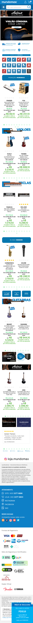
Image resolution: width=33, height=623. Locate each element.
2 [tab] (6, 125)
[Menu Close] (3, 7)
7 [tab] (18, 125)
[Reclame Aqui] (21, 564)
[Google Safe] (17, 558)
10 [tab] (26, 125)
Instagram (10, 501)
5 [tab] (13, 125)
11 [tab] (28, 125)
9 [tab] (23, 125)
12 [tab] (14, 127)
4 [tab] (11, 125)
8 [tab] (21, 125)
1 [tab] (3, 125)
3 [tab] (8, 125)
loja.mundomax (18, 459)
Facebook (9, 504)
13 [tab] (17, 127)
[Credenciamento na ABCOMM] (7, 565)
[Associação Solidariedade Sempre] (6, 578)
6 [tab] (16, 125)
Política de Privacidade (9, 617)
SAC (6, 508)
